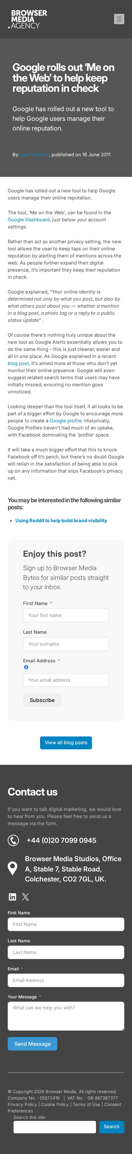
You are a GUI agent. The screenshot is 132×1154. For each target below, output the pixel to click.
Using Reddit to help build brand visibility (61, 521)
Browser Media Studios (62, 859)
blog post (18, 363)
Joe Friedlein (34, 155)
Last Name (35, 632)
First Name (35, 603)
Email (13, 968)
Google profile (66, 421)
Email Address (39, 661)
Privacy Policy (22, 1104)
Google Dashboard (29, 220)
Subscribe (42, 700)
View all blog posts (66, 742)
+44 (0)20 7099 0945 (61, 840)
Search (112, 1127)
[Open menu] (119, 19)
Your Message (22, 996)
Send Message (32, 1044)
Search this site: (29, 1117)
